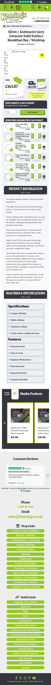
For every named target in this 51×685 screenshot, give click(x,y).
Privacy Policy (25, 649)
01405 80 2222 (42, 21)
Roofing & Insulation (25, 563)
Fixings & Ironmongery (25, 577)
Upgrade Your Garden (25, 602)
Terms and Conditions (25, 644)
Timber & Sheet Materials (25, 531)
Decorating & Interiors (25, 582)
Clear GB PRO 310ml (21, 125)
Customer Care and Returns (25, 630)
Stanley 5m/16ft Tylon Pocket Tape (22, 175)
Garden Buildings (25, 545)
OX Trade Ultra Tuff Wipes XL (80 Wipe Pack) (22, 166)
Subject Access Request (25, 653)
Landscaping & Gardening (25, 540)
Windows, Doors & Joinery (25, 587)
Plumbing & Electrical (25, 568)
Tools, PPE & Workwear (25, 573)
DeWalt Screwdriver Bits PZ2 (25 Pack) (20, 146)
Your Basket (25, 663)
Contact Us (25, 620)
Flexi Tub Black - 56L (22, 156)
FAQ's (25, 616)
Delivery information (25, 625)
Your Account (25, 658)
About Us (25, 606)
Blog (25, 611)
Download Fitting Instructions (25, 635)
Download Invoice (25, 639)
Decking (25, 554)
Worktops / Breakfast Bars (21, 26)
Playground (26, 559)
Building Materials (25, 535)
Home (8, 26)
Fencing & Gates (25, 549)
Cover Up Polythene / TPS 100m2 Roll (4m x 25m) (22, 135)
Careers (25, 667)
